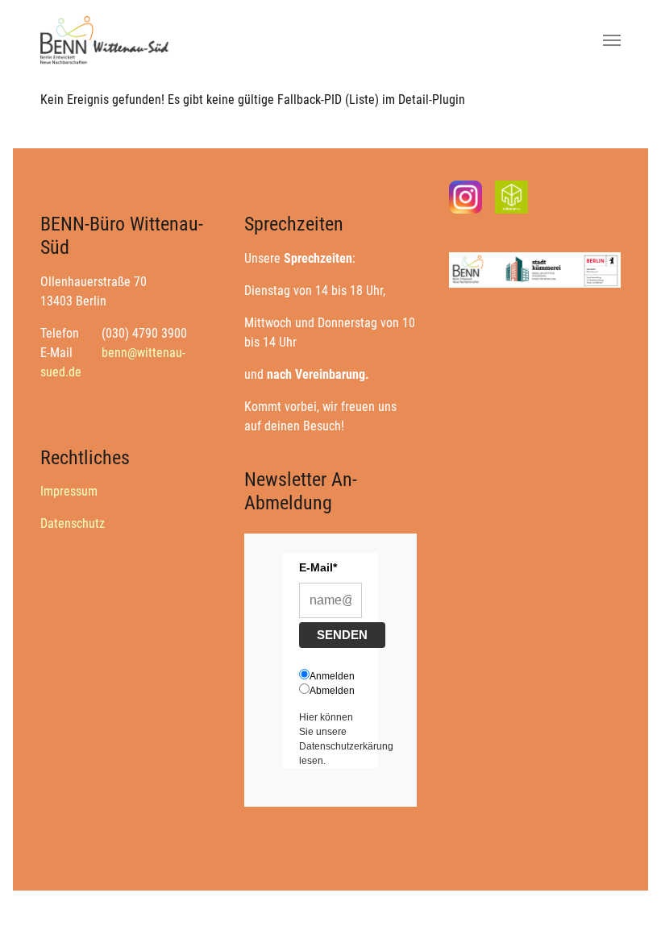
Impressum (69, 491)
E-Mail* (318, 567)
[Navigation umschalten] (612, 40)
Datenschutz (72, 523)
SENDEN (342, 635)
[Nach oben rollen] (625, 915)
